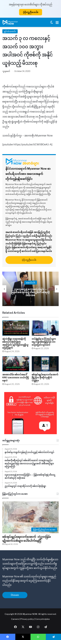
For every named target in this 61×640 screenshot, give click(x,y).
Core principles (42, 619)
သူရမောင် (6, 71)
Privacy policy (27, 619)
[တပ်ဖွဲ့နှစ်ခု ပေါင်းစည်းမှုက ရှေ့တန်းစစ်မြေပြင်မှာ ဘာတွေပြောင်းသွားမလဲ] (45, 328)
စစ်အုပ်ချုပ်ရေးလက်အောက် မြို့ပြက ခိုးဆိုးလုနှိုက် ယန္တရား (45, 377)
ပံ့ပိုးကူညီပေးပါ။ (30, 12)
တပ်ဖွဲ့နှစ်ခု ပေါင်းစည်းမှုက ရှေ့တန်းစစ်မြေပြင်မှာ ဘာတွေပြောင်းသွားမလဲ (44, 341)
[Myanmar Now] (10, 22)
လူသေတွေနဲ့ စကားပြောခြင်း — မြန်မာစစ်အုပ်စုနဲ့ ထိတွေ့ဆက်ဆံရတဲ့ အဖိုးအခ (30, 292)
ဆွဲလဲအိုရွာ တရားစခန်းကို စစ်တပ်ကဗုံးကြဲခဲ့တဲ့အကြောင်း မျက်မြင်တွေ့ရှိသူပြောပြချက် (15, 343)
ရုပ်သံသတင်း (10, 31)
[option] (30, 289)
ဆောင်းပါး (30, 282)
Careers (15, 619)
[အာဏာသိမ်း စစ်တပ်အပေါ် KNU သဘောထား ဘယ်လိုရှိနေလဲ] (15, 363)
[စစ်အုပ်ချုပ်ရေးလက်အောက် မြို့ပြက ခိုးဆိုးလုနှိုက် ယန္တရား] (45, 363)
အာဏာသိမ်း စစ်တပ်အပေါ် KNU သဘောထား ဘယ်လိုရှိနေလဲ (15, 377)
